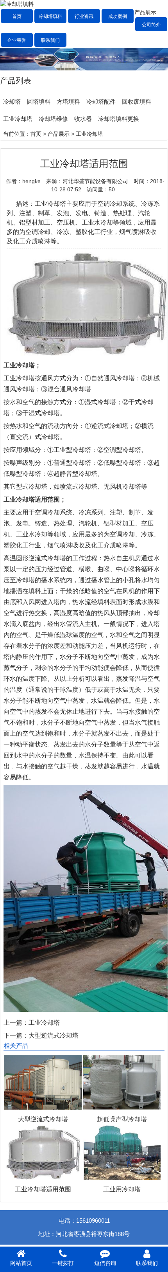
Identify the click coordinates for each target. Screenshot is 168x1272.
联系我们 (50, 40)
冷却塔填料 (50, 16)
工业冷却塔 (17, 118)
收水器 (83, 118)
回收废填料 (136, 101)
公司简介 (151, 24)
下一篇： (16, 1035)
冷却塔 (12, 101)
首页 (16, 16)
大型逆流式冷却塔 (54, 1035)
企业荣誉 (16, 40)
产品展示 (145, 12)
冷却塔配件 (101, 101)
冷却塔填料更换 (118, 118)
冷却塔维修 (53, 118)
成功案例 (117, 16)
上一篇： (16, 1022)
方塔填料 (68, 101)
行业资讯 (84, 16)
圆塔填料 (38, 101)
